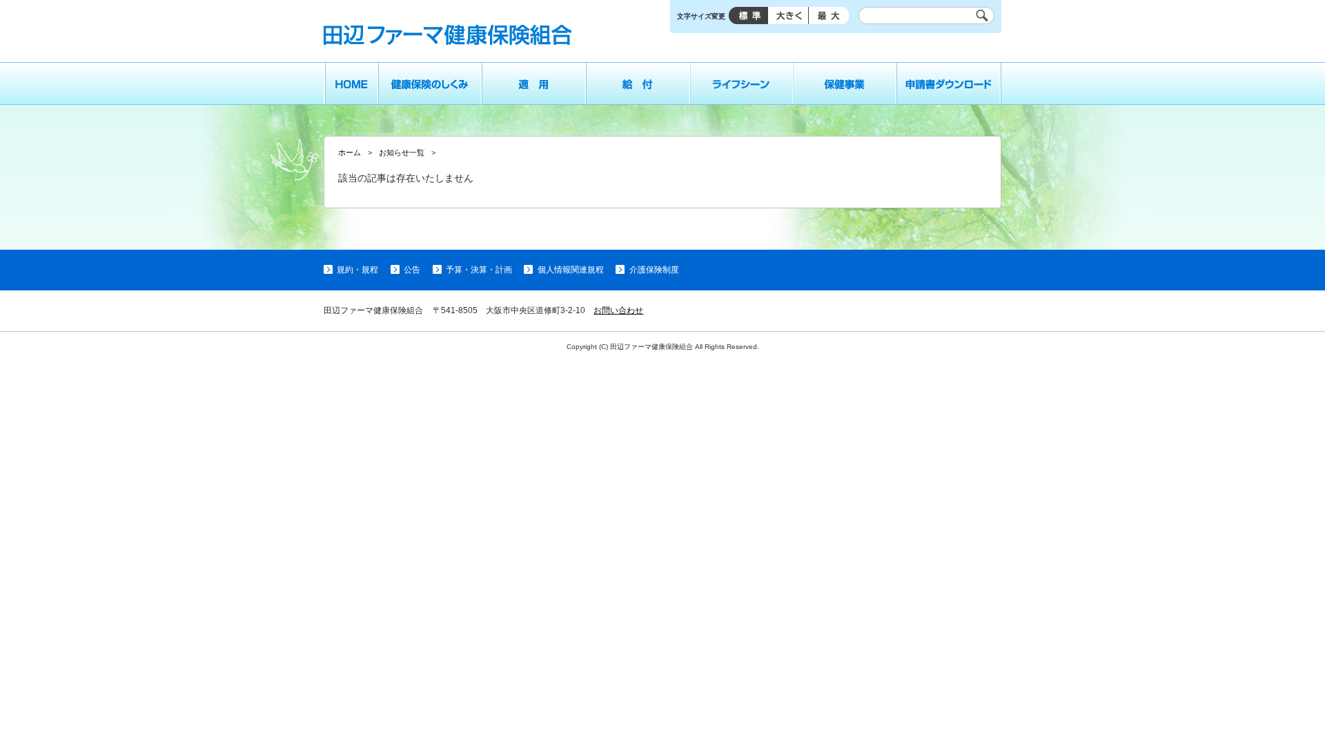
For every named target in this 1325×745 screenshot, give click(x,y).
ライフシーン (742, 83)
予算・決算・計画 (479, 270)
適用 (534, 83)
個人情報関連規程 (570, 270)
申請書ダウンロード (949, 83)
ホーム (351, 83)
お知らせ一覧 (401, 152)
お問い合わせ (618, 310)
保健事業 (845, 83)
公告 (412, 270)
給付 (638, 83)
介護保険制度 (653, 270)
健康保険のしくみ (430, 83)
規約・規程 (357, 270)
